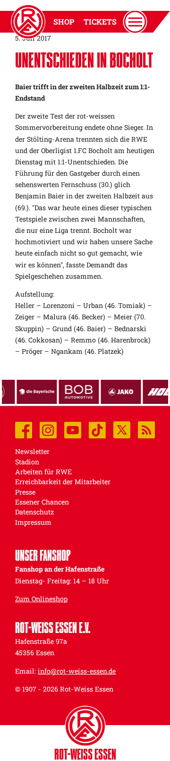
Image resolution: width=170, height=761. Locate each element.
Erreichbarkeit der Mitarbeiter (62, 481)
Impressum (33, 522)
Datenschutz (34, 511)
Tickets (100, 22)
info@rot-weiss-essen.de (77, 671)
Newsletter (32, 451)
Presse (25, 491)
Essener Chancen (42, 501)
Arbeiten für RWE (43, 471)
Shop (63, 22)
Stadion (27, 461)
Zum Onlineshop (41, 598)
